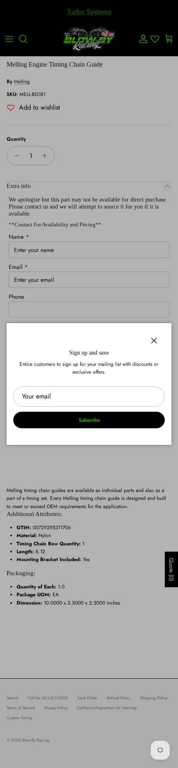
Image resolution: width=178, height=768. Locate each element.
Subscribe (89, 420)
